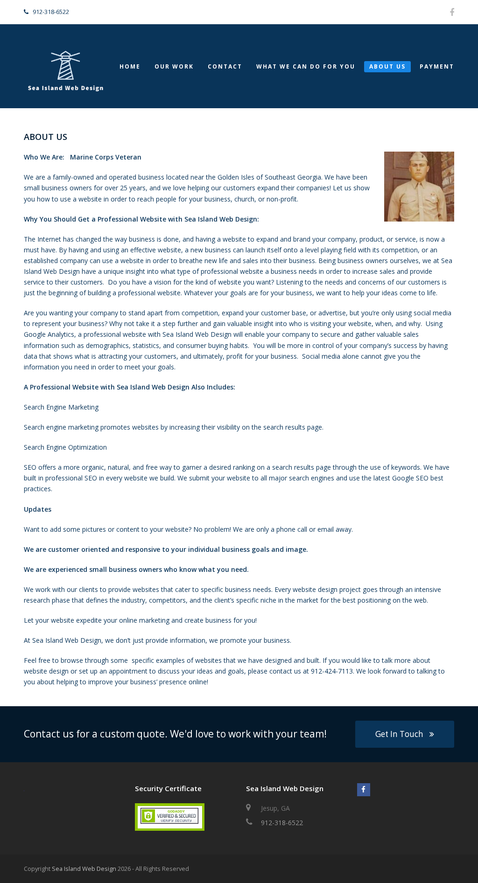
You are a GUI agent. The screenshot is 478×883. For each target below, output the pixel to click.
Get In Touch (399, 734)
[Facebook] (452, 12)
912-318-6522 (282, 822)
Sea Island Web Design (84, 868)
